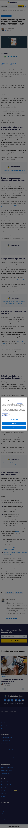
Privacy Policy (5, 413)
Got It (14, 427)
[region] (14, 414)
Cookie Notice (5, 415)
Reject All (14, 423)
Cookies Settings (14, 419)
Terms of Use (19, 403)
